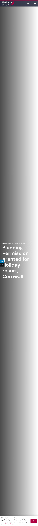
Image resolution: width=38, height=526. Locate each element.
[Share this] (2, 265)
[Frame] (8, 4)
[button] (28, 4)
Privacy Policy (9, 524)
